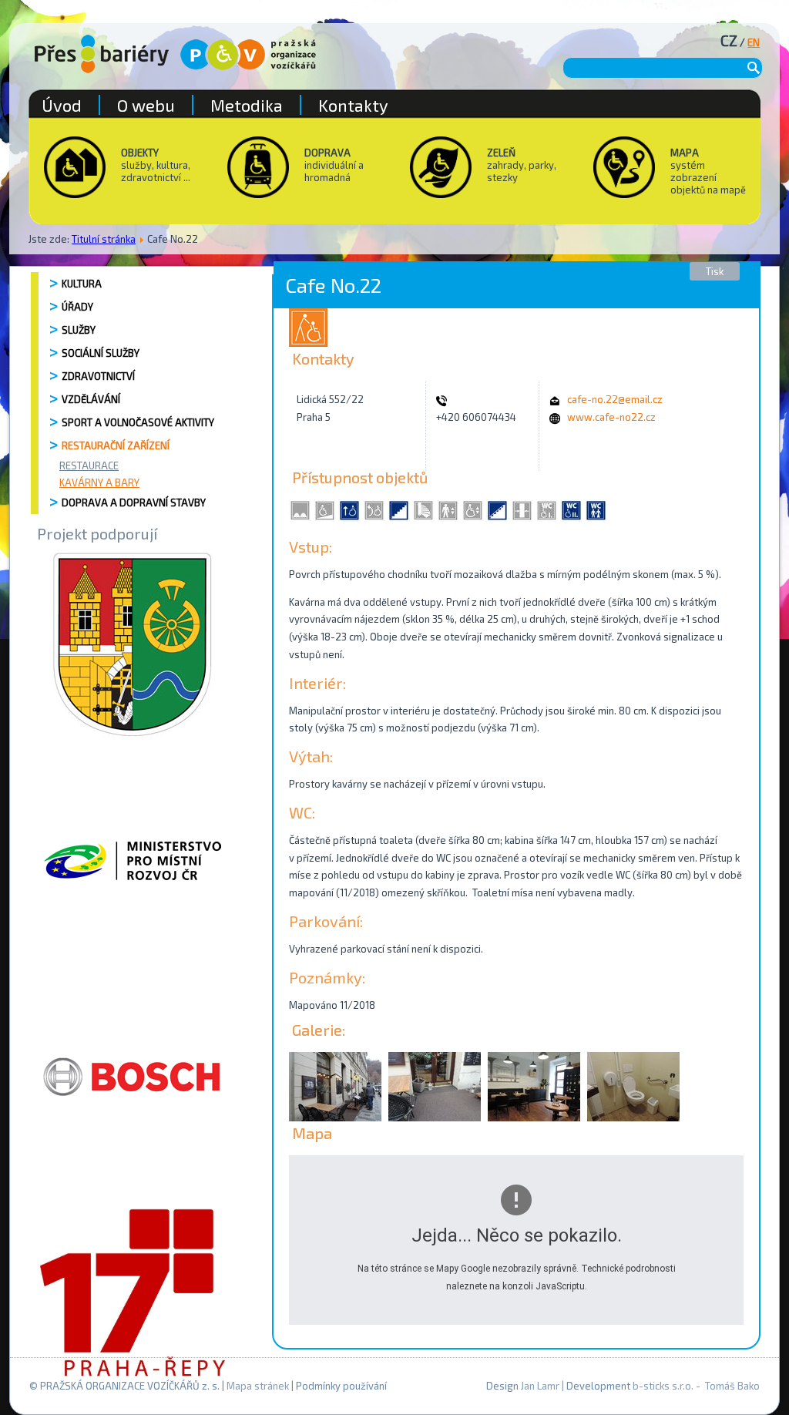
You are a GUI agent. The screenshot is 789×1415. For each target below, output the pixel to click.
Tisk (715, 271)
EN (753, 42)
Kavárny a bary (99, 482)
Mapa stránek (258, 1386)
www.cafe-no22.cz (611, 417)
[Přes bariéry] (102, 54)
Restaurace (89, 465)
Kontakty (353, 105)
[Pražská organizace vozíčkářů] (248, 54)
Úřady (77, 307)
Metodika (246, 105)
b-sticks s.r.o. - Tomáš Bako (696, 1386)
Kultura (82, 283)
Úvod (62, 105)
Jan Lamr (540, 1386)
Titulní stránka (104, 239)
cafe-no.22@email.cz (615, 399)
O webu (146, 105)
